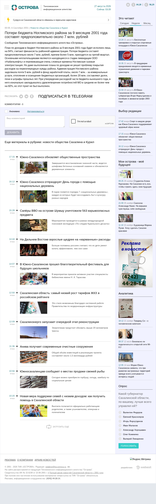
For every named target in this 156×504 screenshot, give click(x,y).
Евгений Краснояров (133, 417)
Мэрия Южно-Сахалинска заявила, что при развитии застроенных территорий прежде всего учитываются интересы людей (134, 371)
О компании (25, 460)
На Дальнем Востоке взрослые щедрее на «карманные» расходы (65, 239)
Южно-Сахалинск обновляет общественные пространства (60, 157)
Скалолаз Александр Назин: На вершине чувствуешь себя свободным (133, 206)
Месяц (147, 23)
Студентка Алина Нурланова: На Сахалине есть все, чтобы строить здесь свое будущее (135, 184)
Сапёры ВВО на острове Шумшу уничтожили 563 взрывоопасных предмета (65, 212)
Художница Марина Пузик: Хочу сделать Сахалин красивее (135, 228)
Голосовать (128, 446)
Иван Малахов (130, 425)
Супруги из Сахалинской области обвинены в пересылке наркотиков (44, 20)
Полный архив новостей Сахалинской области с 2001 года (76, 473)
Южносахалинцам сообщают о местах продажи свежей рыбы (62, 371)
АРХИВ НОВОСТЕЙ (45, 460)
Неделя (136, 23)
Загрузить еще (60, 427)
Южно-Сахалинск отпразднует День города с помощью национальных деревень (58, 184)
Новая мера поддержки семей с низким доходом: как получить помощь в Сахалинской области (62, 398)
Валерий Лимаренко (133, 439)
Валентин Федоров (132, 412)
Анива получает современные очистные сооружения (56, 346)
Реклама (10, 460)
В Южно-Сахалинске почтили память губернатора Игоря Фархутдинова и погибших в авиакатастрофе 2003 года (135, 96)
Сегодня (124, 23)
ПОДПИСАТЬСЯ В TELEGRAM (65, 96)
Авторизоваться (35, 111)
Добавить (13, 132)
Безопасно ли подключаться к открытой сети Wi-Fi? (135, 344)
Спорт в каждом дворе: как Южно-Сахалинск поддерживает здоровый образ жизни (135, 124)
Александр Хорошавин (134, 430)
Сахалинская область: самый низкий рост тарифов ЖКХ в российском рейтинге (59, 295)
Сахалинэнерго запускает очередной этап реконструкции (59, 322)
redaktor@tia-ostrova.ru (55, 467)
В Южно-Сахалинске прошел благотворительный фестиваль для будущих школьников (64, 266)
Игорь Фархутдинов (133, 421)
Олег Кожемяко (130, 434)
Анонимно (14, 111)
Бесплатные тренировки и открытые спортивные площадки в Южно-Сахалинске (135, 43)
